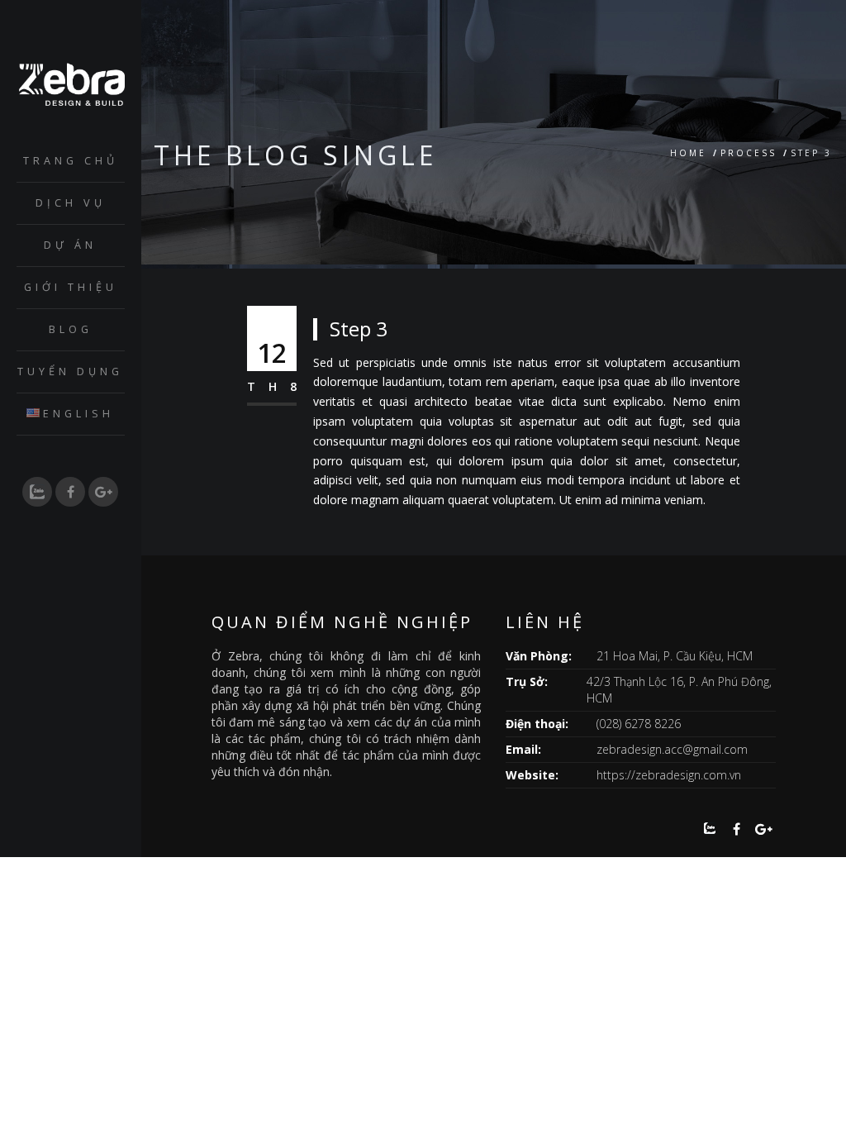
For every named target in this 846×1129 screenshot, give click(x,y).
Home (688, 153)
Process (748, 153)
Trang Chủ (70, 161)
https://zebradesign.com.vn (668, 775)
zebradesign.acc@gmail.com (672, 749)
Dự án (70, 245)
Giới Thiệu (70, 287)
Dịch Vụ (71, 203)
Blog (71, 329)
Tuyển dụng (70, 371)
